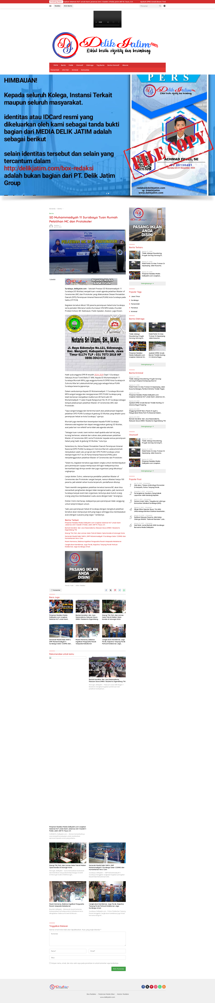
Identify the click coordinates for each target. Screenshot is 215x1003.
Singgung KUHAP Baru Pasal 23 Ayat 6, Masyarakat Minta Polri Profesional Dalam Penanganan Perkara (158, 2)
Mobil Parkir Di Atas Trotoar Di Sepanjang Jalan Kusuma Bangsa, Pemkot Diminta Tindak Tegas (153, 264)
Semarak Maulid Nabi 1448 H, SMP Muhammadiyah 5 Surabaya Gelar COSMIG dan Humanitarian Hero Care (95, 537)
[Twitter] (147, 987)
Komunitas (85, 70)
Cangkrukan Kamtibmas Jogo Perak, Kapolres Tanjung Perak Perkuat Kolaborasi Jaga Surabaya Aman (91, 546)
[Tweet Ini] (110, 590)
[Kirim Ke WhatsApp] (124, 590)
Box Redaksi (91, 994)
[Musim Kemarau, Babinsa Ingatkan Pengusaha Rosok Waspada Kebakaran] (87, 631)
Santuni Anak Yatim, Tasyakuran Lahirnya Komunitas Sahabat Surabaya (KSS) (149, 502)
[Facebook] (143, 987)
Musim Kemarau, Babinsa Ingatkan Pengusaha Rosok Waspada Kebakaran (93, 541)
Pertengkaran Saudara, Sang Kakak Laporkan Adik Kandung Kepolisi (147, 494)
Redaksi (57, 6)
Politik (71, 65)
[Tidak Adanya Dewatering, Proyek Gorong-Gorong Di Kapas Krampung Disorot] (134, 255)
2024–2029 (98, 374)
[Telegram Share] (119, 590)
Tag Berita (100, 65)
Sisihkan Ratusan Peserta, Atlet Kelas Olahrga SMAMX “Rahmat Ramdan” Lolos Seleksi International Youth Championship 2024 (149, 518)
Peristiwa (134, 308)
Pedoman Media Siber (106, 994)
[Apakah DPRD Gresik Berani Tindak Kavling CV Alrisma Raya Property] (157, 346)
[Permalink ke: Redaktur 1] (51, 226)
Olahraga (89, 65)
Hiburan (125, 65)
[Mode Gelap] (164, 6)
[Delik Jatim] (105, 45)
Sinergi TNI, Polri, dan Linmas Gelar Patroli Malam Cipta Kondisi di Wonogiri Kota (95, 533)
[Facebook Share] (106, 590)
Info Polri (65, 70)
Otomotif (79, 65)
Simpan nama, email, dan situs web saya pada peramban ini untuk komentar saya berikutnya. (85, 963)
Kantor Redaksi (123, 994)
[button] (160, 6)
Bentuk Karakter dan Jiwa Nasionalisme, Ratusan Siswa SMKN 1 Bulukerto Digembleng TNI (92, 529)
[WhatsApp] (160, 987)
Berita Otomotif (113, 65)
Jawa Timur (135, 296)
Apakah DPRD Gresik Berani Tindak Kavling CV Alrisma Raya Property (84, 2)
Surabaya (135, 300)
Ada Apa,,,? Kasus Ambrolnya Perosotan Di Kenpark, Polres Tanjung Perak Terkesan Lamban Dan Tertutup (149, 486)
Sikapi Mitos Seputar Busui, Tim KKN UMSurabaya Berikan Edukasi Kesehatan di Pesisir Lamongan (149, 510)
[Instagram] (155, 987)
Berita (63, 65)
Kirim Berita (68, 6)
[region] (107, 140)
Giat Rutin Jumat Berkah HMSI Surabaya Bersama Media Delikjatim (149, 526)
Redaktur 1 (57, 225)
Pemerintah (55, 70)
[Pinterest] (151, 987)
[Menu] (50, 6)
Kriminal (75, 70)
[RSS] (164, 987)
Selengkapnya (146, 283)
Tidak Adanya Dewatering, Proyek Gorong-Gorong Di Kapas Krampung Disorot (152, 254)
